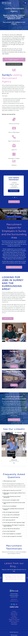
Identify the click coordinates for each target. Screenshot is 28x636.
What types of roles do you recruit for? (12, 490)
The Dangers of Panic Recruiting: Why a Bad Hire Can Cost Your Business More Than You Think (14, 577)
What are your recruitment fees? (11, 517)
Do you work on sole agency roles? (11, 500)
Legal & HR (14, 149)
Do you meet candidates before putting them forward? (14, 509)
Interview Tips (14, 614)
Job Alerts (14, 616)
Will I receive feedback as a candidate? (12, 533)
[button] (14, 481)
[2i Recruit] (6, 3)
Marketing (14, 165)
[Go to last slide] (3, 449)
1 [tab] (13, 197)
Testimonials (14, 624)
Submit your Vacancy (14, 621)
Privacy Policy (14, 617)
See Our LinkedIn (14, 429)
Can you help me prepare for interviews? (13, 536)
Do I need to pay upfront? (9, 520)
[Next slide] (24, 449)
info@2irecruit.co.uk (14, 601)
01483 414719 (14, 599)
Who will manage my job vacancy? (11, 512)
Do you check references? (9, 531)
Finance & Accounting (14, 123)
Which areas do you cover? (10, 481)
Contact (14, 611)
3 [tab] (17, 197)
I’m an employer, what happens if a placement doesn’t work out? (14, 526)
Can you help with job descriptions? (12, 528)
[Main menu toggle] (25, 2)
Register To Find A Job (14, 619)
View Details (14, 190)
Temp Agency (14, 622)
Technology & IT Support (14, 158)
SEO (12, 635)
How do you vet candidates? (10, 506)
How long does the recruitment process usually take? (14, 503)
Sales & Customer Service (14, 141)
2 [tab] (15, 197)
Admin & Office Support (14, 132)
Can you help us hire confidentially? (12, 514)
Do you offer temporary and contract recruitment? (12, 497)
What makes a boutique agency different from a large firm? (14, 493)
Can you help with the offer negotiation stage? (14, 522)
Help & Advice (14, 613)
